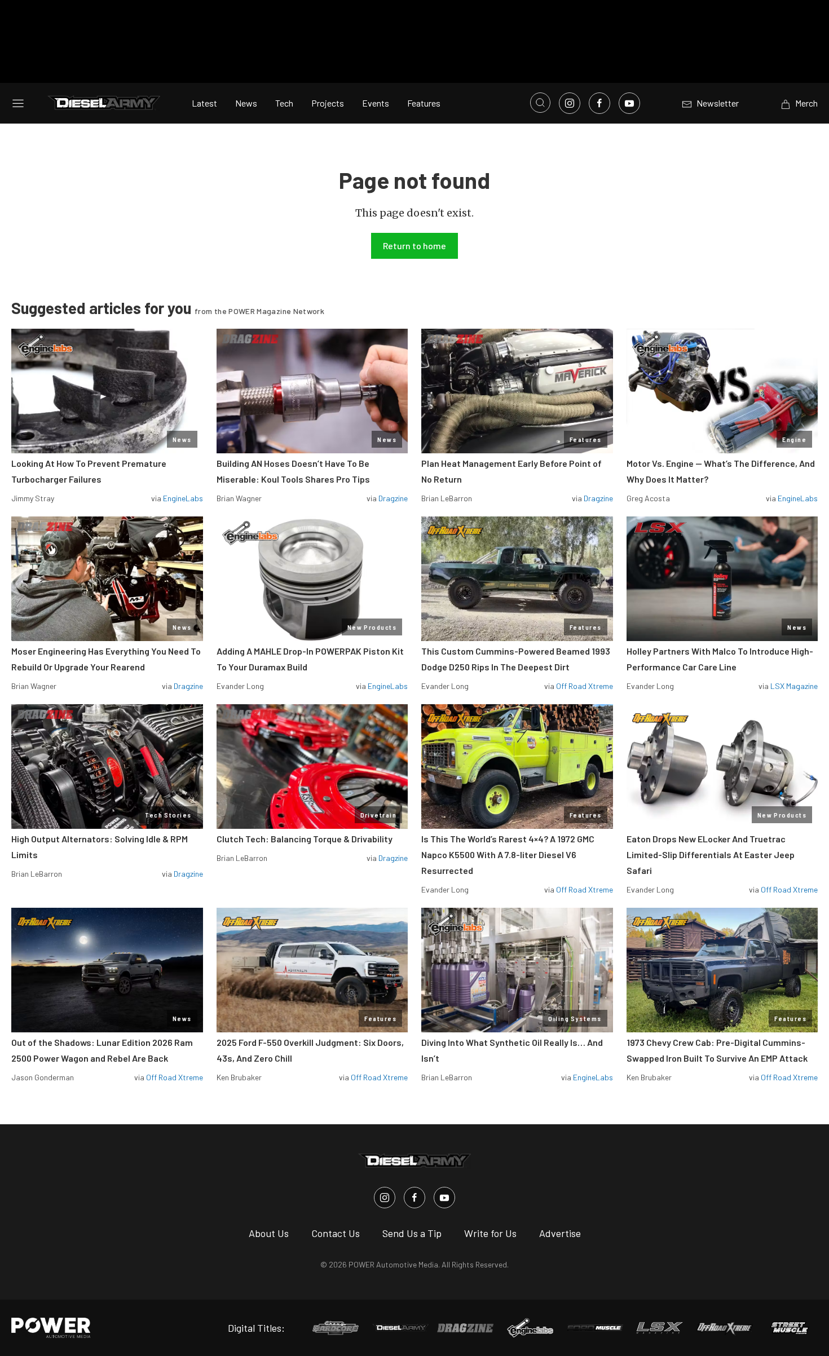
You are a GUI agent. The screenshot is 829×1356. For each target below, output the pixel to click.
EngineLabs (183, 498)
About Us (269, 1233)
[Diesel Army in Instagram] (384, 1197)
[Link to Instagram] (569, 103)
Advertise (560, 1233)
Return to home (414, 245)
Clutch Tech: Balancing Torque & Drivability (305, 838)
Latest (204, 103)
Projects (327, 103)
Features (423, 103)
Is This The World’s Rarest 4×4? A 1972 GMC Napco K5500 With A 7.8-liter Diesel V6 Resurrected (507, 854)
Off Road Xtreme (584, 686)
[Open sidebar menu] (18, 103)
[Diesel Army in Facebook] (414, 1197)
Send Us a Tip (412, 1233)
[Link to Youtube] (629, 103)
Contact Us (335, 1233)
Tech (284, 103)
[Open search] (540, 102)
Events (375, 103)
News (246, 103)
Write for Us (490, 1233)
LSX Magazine (794, 686)
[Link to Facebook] (599, 103)
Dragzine (393, 498)
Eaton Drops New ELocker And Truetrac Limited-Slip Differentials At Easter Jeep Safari (711, 854)
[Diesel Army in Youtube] (444, 1197)
